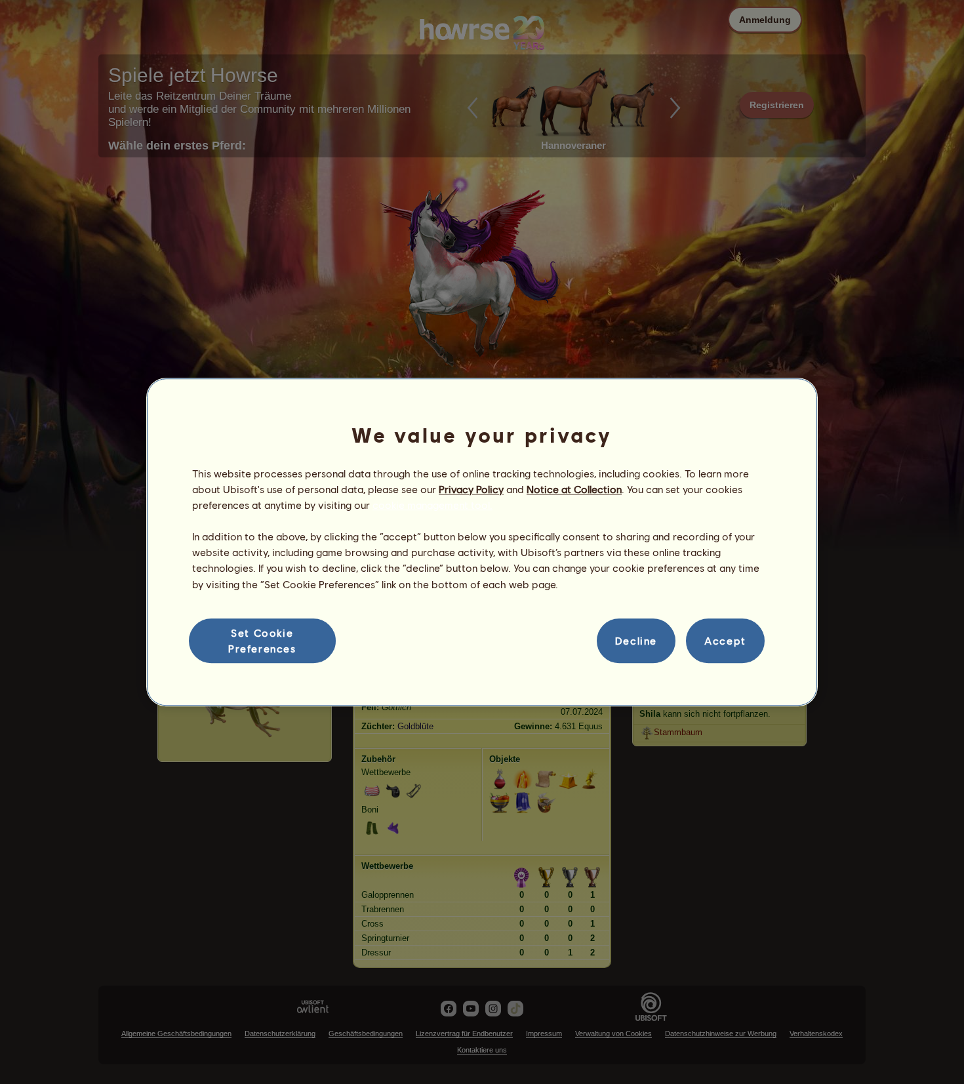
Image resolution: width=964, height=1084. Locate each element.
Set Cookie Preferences (262, 640)
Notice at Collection (574, 489)
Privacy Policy (471, 489)
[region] (482, 542)
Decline (636, 640)
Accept (725, 640)
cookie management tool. (432, 504)
